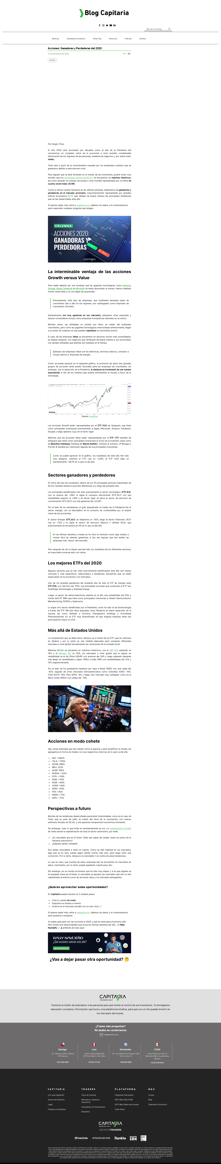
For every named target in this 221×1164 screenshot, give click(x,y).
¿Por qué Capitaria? (56, 1095)
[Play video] (89, 239)
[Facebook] (99, 25)
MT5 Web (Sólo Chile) (124, 1100)
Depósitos (85, 1111)
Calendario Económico (157, 1104)
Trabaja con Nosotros (57, 1109)
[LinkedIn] (114, 25)
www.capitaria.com (146, 1149)
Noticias (52, 60)
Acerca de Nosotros (56, 1100)
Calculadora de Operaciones (93, 1107)
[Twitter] (107, 25)
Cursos (151, 1095)
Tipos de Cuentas (88, 1095)
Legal (50, 1104)
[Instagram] (103, 25)
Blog (150, 1100)
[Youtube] (110, 25)
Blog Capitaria (107, 13)
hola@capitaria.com (111, 1035)
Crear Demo (120, 1109)
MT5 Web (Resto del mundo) (127, 1104)
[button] (113, 38)
